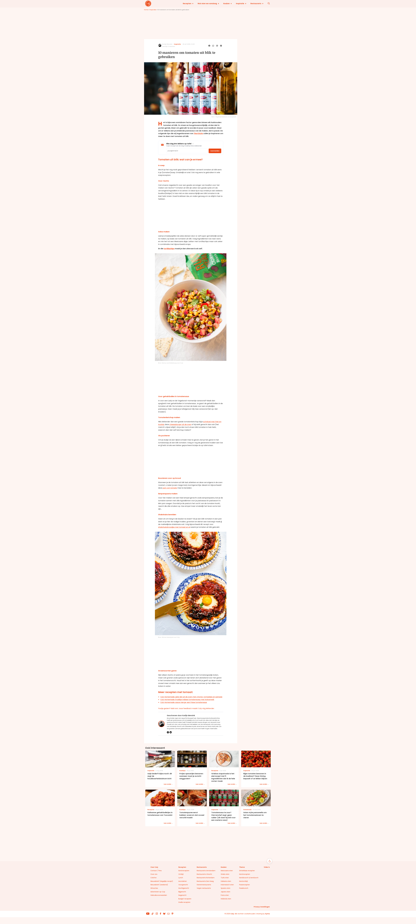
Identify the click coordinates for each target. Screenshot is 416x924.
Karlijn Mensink (167, 44)
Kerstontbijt (243, 881)
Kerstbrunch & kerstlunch (248, 878)
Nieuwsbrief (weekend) (159, 885)
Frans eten (225, 895)
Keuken (226, 3)
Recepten (187, 3)
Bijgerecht (182, 892)
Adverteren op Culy (157, 892)
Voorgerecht (183, 885)
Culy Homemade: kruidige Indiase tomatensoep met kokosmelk (187, 699)
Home (146, 10)
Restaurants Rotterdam (205, 878)
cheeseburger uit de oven (180, 424)
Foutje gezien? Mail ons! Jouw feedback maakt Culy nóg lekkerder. (186, 708)
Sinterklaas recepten (247, 871)
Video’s (267, 867)
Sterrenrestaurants (204, 885)
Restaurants (255, 3)
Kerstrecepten (183, 871)
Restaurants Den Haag (205, 881)
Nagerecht (182, 895)
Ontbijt (181, 874)
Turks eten (225, 878)
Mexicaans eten (227, 871)
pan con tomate (170, 488)
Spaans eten (225, 888)
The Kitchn (198, 133)
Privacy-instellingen (262, 907)
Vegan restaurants (204, 888)
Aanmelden (214, 151)
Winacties (154, 888)
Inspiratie (240, 3)
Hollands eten (226, 899)
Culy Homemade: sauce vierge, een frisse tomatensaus (183, 702)
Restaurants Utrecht (204, 874)
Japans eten (225, 892)
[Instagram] (168, 732)
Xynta (267, 914)
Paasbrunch (243, 888)
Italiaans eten (226, 881)
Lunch (180, 878)
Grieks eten (225, 874)
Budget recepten (184, 899)
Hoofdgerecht (183, 888)
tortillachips (169, 248)
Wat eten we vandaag (207, 3)
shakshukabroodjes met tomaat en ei (174, 527)
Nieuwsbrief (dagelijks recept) (161, 881)
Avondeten (182, 881)
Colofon (153, 878)
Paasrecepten (244, 885)
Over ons (153, 874)
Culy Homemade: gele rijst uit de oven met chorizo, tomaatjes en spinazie (191, 697)
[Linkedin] (171, 732)
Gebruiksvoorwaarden (158, 895)
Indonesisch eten (227, 885)
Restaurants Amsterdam (206, 871)
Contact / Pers (156, 871)
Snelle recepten (184, 902)
